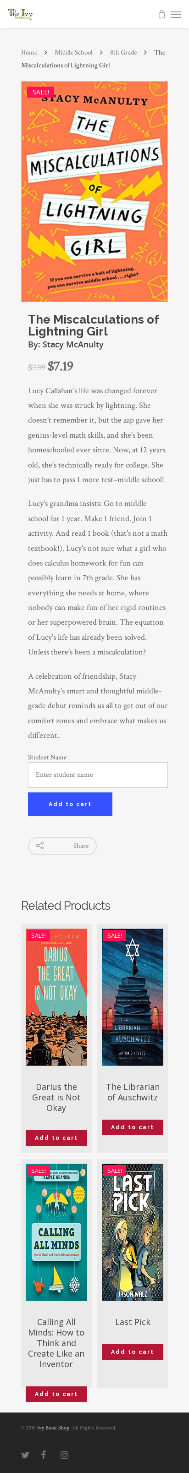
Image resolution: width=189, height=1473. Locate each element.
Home (29, 52)
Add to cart (70, 804)
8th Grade (123, 52)
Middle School (74, 52)
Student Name (47, 757)
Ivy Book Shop (53, 1427)
